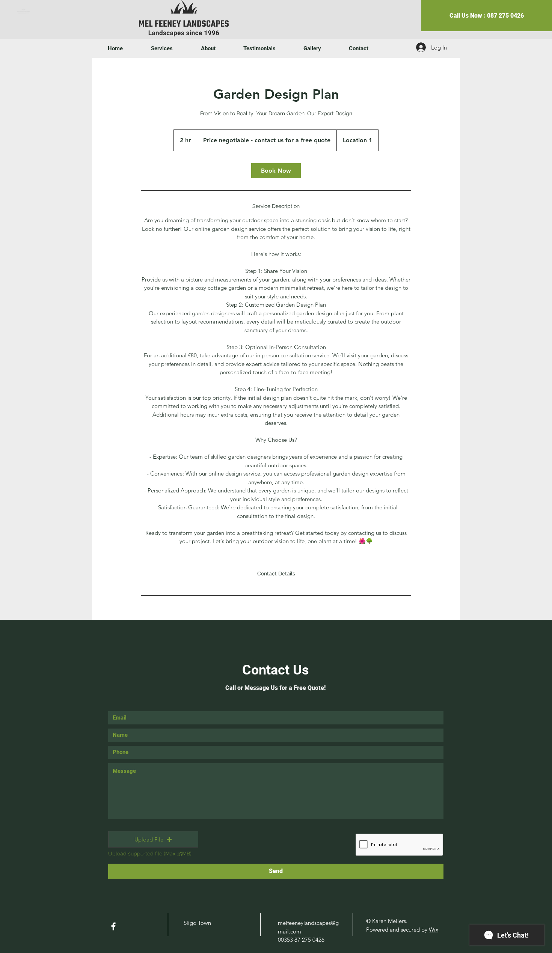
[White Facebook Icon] (113, 926)
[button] (153, 839)
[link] (276, 170)
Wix (433, 929)
